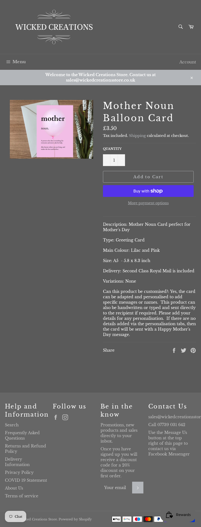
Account (187, 62)
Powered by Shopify (75, 519)
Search (12, 424)
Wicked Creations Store (38, 519)
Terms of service (21, 495)
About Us (14, 488)
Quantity (112, 149)
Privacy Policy (19, 472)
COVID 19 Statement (26, 480)
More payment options (148, 203)
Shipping (137, 135)
